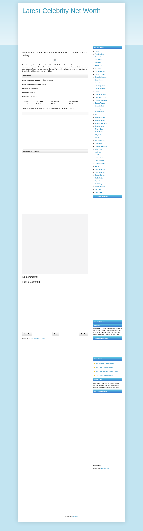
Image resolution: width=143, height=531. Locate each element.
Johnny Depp (99, 129)
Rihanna (97, 166)
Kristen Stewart (100, 140)
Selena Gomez (100, 175)
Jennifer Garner (100, 120)
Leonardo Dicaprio (101, 146)
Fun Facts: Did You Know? (104, 376)
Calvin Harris (99, 80)
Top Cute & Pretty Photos (104, 368)
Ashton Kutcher (100, 57)
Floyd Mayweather (101, 100)
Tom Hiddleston (100, 186)
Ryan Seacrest (100, 172)
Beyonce (98, 63)
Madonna (98, 152)
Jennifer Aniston (100, 117)
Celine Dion (98, 83)
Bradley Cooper (100, 71)
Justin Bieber (99, 132)
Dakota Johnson (100, 89)
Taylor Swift (99, 178)
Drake (97, 91)
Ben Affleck (98, 60)
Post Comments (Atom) (38, 338)
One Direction (99, 161)
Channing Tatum (100, 86)
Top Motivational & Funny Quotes (107, 372)
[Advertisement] (71, 31)
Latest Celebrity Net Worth (61, 10)
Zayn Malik (98, 192)
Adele (97, 51)
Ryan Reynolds (100, 169)
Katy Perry (98, 135)
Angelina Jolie (99, 54)
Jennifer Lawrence (101, 123)
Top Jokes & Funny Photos (105, 364)
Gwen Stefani (99, 106)
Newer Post (27, 334)
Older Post (83, 334)
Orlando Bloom (100, 163)
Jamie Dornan (99, 112)
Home (56, 334)
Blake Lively (99, 65)
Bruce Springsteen (101, 77)
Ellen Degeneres (100, 97)
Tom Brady (98, 184)
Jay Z (97, 114)
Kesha (97, 137)
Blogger (75, 516)
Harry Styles (99, 109)
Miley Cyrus (99, 158)
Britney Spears (100, 74)
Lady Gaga (98, 143)
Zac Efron (98, 189)
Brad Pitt (98, 68)
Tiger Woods (99, 181)
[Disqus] (55, 184)
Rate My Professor (35, 477)
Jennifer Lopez (99, 126)
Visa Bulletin (26, 477)
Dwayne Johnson (100, 94)
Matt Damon (99, 155)
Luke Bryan (98, 149)
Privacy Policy (104, 468)
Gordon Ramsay (100, 103)
